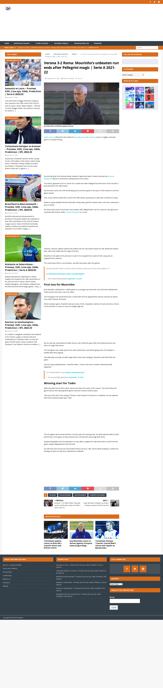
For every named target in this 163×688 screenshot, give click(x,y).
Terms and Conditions (10, 568)
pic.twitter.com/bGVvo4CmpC (73, 372)
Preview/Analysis (81, 43)
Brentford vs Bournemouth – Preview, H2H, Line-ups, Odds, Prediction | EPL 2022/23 (22, 207)
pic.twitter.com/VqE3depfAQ (74, 274)
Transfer (98, 43)
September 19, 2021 (75, 279)
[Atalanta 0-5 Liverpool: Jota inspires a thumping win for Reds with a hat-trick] (129, 105)
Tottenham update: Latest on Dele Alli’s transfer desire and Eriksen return (53, 544)
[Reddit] (159, 2)
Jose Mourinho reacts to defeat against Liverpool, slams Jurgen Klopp (81, 543)
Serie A (80, 78)
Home (6, 43)
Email (113, 597)
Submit (113, 607)
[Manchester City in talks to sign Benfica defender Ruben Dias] (149, 105)
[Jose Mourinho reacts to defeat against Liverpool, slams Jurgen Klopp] (81, 530)
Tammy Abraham (73, 212)
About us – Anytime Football (12, 565)
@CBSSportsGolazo (56, 274)
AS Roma (91, 137)
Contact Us (6, 583)
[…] (14, 111)
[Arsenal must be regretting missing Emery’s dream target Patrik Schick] (149, 90)
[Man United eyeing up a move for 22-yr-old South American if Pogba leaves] (149, 97)
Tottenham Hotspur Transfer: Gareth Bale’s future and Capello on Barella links (105, 544)
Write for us (7, 579)
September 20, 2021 (53, 78)
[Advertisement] (107, 22)
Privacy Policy (7, 572)
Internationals (61, 43)
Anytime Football (68, 78)
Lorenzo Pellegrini (97, 495)
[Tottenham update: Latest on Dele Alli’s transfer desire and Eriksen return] (56, 530)
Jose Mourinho (80, 137)
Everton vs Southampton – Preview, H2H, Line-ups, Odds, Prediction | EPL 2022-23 (22, 325)
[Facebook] (150, 2)
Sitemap (5, 586)
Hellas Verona (49, 137)
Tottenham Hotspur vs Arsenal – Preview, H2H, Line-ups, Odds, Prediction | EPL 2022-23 (22, 149)
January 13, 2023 (12, 97)
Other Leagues (41, 43)
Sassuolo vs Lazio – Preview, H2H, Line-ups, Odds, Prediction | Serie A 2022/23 (23, 91)
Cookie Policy (7, 575)
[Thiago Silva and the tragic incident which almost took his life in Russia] (139, 97)
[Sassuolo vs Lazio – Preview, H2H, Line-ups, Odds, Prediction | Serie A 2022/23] (23, 72)
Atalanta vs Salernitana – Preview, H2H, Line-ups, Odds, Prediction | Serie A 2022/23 (22, 267)
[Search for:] (147, 48)
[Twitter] (155, 2)
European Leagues (21, 43)
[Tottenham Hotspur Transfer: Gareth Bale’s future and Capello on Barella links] (107, 530)
